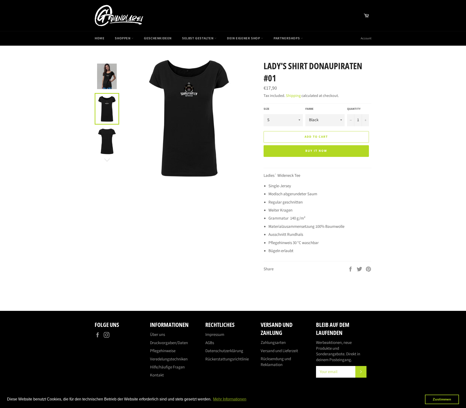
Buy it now (316, 151)
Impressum (214, 335)
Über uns (157, 335)
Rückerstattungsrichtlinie (227, 359)
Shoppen (123, 38)
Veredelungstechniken (169, 359)
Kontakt (157, 375)
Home (99, 38)
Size (266, 109)
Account (366, 38)
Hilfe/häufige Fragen (167, 367)
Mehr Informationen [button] (229, 399)
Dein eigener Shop (244, 38)
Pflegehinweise (162, 351)
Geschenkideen (158, 38)
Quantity (353, 109)
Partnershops (287, 38)
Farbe (309, 109)
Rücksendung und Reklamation (276, 361)
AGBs (209, 343)
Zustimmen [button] (442, 399)
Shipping (293, 95)
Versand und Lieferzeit (279, 351)
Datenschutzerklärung (224, 351)
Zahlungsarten (273, 343)
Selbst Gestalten (198, 38)
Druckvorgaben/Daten (169, 343)
